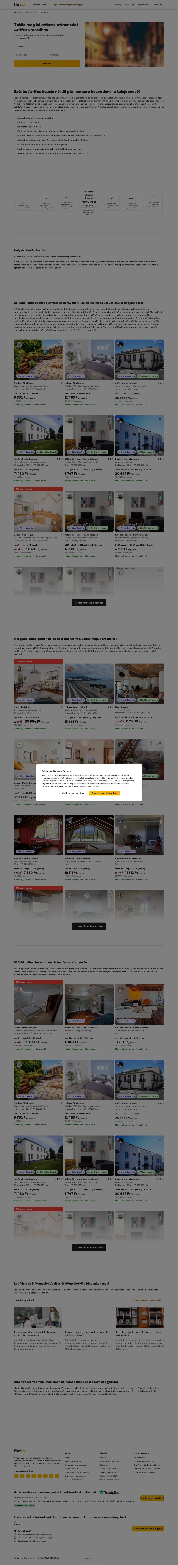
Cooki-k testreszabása (73, 793)
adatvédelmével (71, 786)
